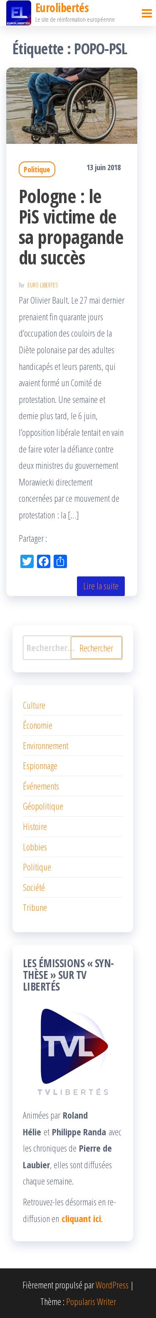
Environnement (45, 745)
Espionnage (40, 765)
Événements (41, 786)
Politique (37, 169)
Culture (34, 705)
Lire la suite (101, 585)
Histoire (35, 826)
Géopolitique (43, 806)
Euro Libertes (42, 285)
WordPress (112, 1284)
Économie (37, 725)
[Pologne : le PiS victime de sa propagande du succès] (71, 104)
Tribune (35, 907)
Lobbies (35, 846)
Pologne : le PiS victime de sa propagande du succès (71, 226)
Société (34, 887)
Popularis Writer (91, 1301)
